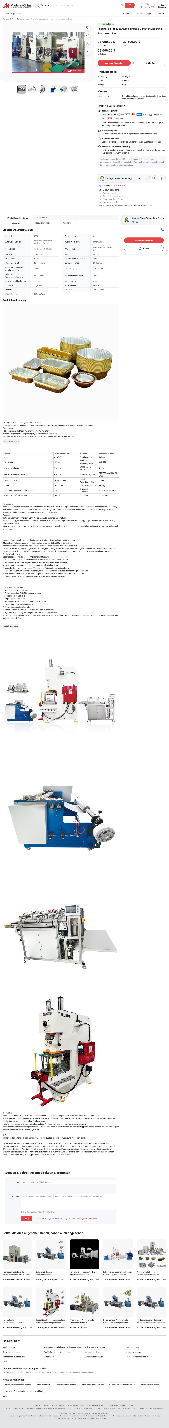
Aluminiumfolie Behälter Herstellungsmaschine (63, 1347)
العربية (97, 1408)
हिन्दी (119, 1408)
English (21, 1408)
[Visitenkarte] (162, 229)
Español (30, 1408)
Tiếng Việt (143, 1408)
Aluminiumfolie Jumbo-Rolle (14, 1356)
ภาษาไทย (126, 1408)
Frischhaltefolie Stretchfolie (136, 1356)
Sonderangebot (9, 1347)
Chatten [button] (151, 63)
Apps (149, 13)
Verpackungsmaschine (39, 19)
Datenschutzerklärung (75, 1405)
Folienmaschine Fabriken (66, 1384)
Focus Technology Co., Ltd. (82, 1413)
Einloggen (162, 7)
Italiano (70, 1408)
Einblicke (132, 1405)
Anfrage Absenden (114, 63)
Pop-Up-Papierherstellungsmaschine (58, 1352)
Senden (26, 1218)
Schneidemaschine (92, 1352)
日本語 (112, 1408)
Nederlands (88, 1408)
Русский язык (60, 1408)
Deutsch (79, 1408)
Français (49, 1408)
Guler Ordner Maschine (12, 1352)
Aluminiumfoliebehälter (93, 1356)
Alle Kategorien (12, 13)
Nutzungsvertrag (58, 1405)
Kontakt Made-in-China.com (95, 1405)
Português (39, 1408)
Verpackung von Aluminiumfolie (122, 1384)
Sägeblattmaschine (133, 1352)
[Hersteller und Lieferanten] (17, 5)
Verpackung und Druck (20, 19)
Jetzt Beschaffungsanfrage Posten (81, 1218)
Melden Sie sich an (106, 205)
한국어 (104, 1408)
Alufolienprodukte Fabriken (93, 1384)
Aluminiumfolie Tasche (150, 1384)
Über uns (37, 1405)
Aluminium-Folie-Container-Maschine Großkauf (24, 1391)
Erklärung (46, 1405)
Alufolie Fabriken (43, 1384)
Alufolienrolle (49, 1356)
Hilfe (138, 13)
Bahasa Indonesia (156, 1408)
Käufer (126, 13)
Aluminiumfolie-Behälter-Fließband (63, 19)
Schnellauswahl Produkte (117, 1405)
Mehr (5, 1396)
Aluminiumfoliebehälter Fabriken (18, 1384)
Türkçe (135, 1408)
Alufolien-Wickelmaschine (94, 1347)
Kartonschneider (132, 1347)
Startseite (6, 19)
